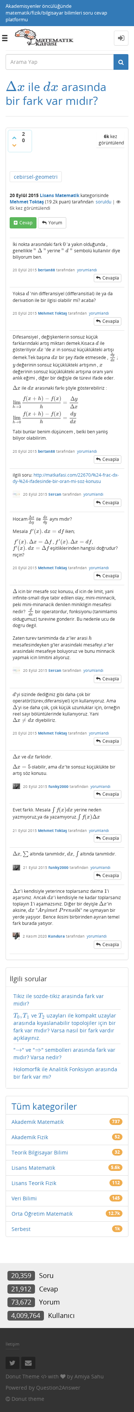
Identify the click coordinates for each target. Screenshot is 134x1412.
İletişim (12, 1344)
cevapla (110, 278)
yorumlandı (87, 269)
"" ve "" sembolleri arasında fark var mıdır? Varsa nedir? (64, 1053)
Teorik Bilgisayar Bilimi (40, 1152)
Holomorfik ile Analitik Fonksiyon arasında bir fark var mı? (65, 1073)
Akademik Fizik (30, 1137)
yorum (55, 222)
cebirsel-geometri (36, 176)
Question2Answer (58, 1387)
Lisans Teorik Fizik (34, 1183)
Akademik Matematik (38, 1121)
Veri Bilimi (24, 1198)
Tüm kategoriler (44, 1106)
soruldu (103, 202)
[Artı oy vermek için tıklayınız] (14, 138)
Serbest (21, 1228)
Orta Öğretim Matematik (42, 1213)
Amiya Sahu (89, 1376)
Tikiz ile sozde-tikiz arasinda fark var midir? (58, 999)
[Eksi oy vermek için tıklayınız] (14, 145)
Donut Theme (22, 1376)
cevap (25, 222)
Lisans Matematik (59, 195)
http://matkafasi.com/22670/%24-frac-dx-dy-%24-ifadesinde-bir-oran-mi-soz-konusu (66, 478)
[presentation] (15, 86)
